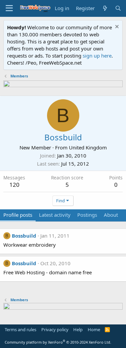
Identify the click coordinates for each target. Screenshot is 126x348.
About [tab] (111, 214)
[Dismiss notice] (116, 27)
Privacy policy (55, 329)
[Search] (118, 8)
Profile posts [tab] (17, 214)
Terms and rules (20, 329)
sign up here (97, 55)
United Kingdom (88, 147)
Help (78, 329)
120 (14, 184)
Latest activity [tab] (55, 214)
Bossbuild (24, 235)
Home (94, 329)
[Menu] (9, 8)
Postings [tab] (87, 214)
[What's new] (104, 8)
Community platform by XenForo (58, 342)
